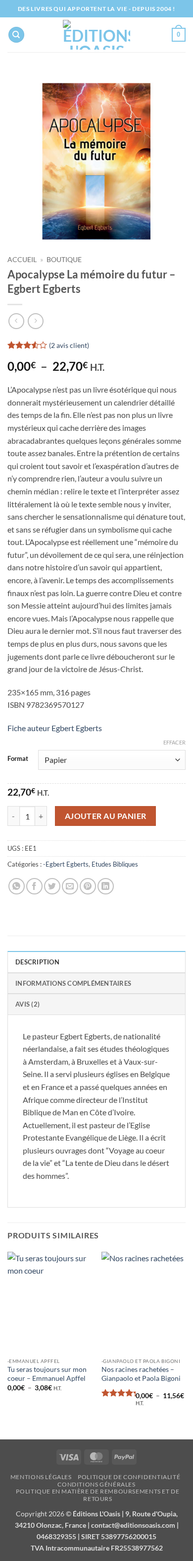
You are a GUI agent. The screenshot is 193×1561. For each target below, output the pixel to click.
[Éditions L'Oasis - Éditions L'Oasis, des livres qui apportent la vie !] (96, 34)
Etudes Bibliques (115, 864)
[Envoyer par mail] (70, 886)
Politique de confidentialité (129, 1477)
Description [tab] (37, 962)
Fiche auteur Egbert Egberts (54, 728)
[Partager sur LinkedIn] (105, 886)
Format (17, 758)
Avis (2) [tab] (27, 1004)
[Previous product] (35, 321)
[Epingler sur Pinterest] (88, 886)
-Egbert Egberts (66, 864)
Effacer (174, 742)
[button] (179, 35)
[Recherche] (16, 35)
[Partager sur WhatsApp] (16, 886)
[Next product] (16, 321)
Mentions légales (41, 1477)
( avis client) (69, 345)
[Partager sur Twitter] (52, 886)
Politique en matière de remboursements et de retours (97, 1495)
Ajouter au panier (105, 816)
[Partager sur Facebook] (34, 886)
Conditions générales (96, 1484)
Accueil (22, 260)
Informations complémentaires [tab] (73, 983)
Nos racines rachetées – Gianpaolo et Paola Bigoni (141, 1373)
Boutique (64, 260)
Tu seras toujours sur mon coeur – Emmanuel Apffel (47, 1373)
